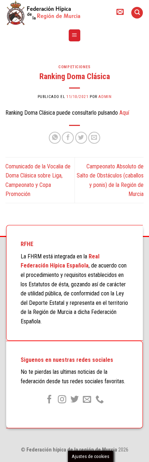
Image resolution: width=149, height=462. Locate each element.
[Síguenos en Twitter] (74, 400)
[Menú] (75, 35)
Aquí (124, 112)
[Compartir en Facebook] (68, 138)
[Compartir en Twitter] (81, 138)
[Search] (137, 13)
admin (104, 96)
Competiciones (74, 67)
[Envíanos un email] (87, 400)
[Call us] (99, 400)
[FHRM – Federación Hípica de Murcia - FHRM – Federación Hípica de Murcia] (54, 12)
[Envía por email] (94, 138)
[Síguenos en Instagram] (62, 400)
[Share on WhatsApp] (55, 138)
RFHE (27, 244)
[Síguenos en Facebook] (49, 400)
